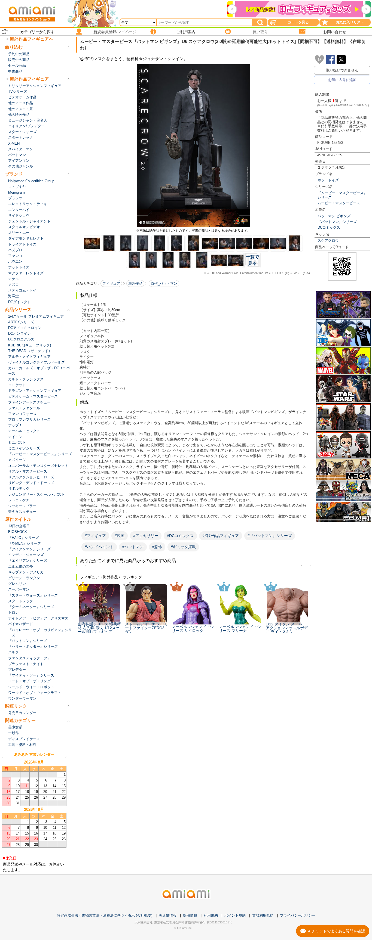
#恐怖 (157, 547)
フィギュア (111, 283)
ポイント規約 (235, 915)
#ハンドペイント (99, 547)
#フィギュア (95, 535)
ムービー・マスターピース (339, 203)
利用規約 (211, 915)
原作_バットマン (164, 283)
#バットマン (133, 547)
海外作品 (135, 283)
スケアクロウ (328, 240)
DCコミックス (329, 227)
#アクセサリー (145, 535)
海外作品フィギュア (29, 79)
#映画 (119, 535)
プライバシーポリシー (297, 915)
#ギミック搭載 (183, 547)
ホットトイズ (328, 180)
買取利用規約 (262, 915)
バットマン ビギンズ (334, 216)
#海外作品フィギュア (220, 535)
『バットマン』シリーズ (337, 222)
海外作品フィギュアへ (31, 39)
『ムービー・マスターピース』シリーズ (342, 195)
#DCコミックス (180, 535)
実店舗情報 (167, 915)
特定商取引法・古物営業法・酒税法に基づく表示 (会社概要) (104, 915)
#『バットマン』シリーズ (270, 535)
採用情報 (190, 915)
